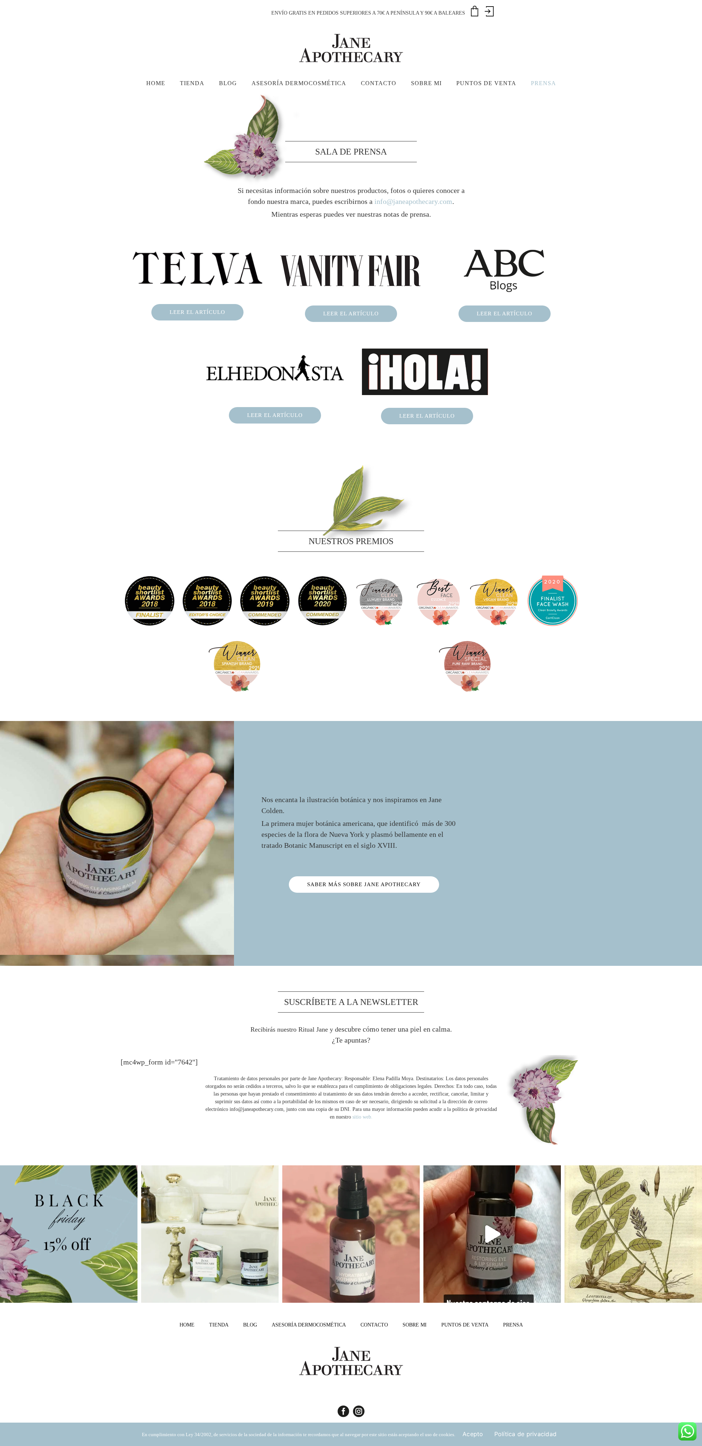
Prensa (513, 1325)
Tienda (219, 1325)
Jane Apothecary (351, 47)
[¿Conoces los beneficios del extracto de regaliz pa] (633, 1234)
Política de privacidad (525, 1434)
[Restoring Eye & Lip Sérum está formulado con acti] (492, 1234)
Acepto (473, 1434)
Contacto (374, 1325)
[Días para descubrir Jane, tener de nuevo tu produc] (68, 1234)
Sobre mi (415, 1325)
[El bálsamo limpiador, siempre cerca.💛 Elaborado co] (210, 1234)
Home (187, 1325)
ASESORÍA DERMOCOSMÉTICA (309, 1325)
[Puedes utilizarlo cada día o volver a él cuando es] (351, 1234)
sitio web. (362, 1117)
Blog (250, 1325)
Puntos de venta (464, 1325)
